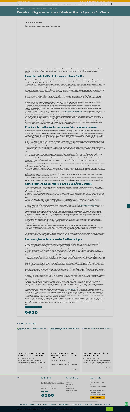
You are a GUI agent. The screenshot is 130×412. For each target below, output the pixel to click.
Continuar (110, 409)
